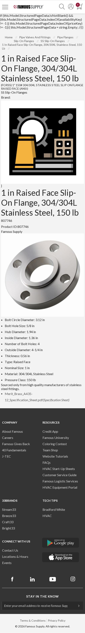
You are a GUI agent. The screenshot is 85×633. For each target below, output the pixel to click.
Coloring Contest (54, 444)
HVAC (47, 516)
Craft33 (7, 522)
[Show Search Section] (62, 7)
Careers (7, 438)
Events (7, 563)
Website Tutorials (55, 456)
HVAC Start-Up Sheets (58, 469)
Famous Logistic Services (60, 481)
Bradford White (53, 509)
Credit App (50, 431)
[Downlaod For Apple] (60, 557)
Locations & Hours (15, 556)
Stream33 (9, 509)
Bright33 (8, 528)
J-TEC (6, 456)
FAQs (46, 462)
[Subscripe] (77, 606)
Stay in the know (42, 596)
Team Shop (50, 450)
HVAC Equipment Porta (59, 487)
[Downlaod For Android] (60, 543)
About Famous (12, 431)
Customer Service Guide (59, 475)
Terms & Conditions (33, 620)
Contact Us (10, 550)
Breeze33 (9, 516)
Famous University (55, 438)
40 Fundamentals (14, 450)
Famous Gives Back (16, 444)
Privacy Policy (56, 620)
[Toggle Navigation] (5, 7)
